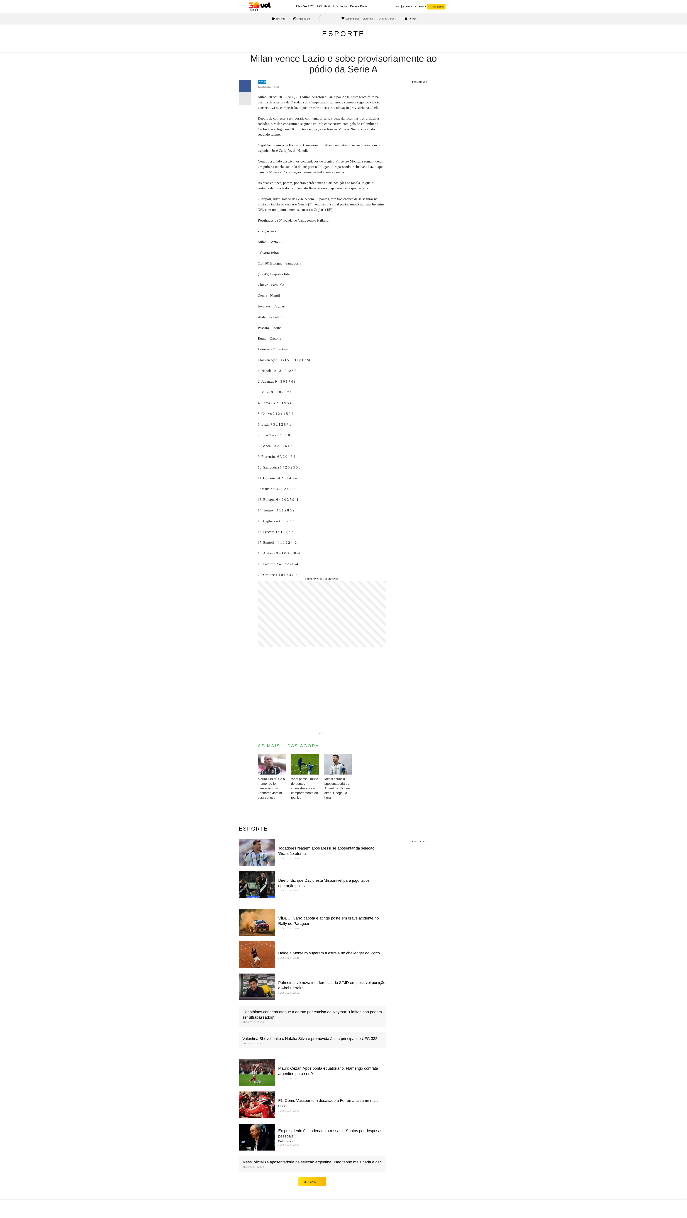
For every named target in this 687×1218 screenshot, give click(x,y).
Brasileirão (368, 19)
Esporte (343, 34)
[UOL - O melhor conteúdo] (260, 6)
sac (397, 6)
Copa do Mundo (386, 19)
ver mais (309, 1181)
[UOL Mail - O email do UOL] (407, 6)
